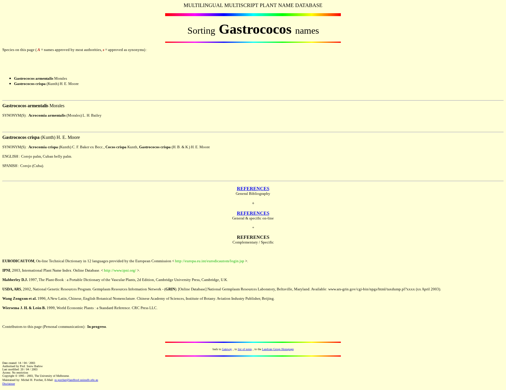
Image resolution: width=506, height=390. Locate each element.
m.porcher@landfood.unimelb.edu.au (76, 380)
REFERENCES (253, 188)
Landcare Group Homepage (278, 349)
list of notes (245, 349)
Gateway (227, 349)
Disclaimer (8, 383)
